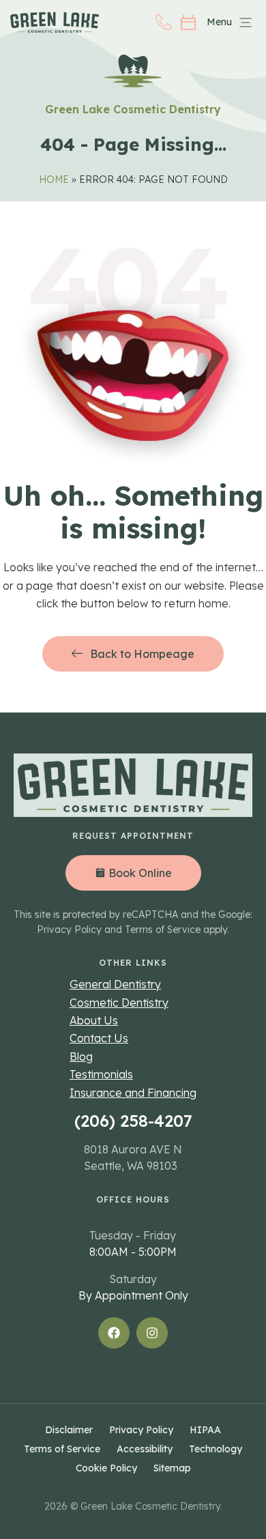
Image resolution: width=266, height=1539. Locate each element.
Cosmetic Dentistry (119, 1002)
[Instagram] (152, 1333)
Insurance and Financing (133, 1092)
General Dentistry (115, 984)
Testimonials (101, 1074)
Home (54, 179)
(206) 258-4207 (133, 1120)
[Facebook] (114, 1333)
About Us (94, 1020)
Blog (81, 1056)
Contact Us (99, 1038)
